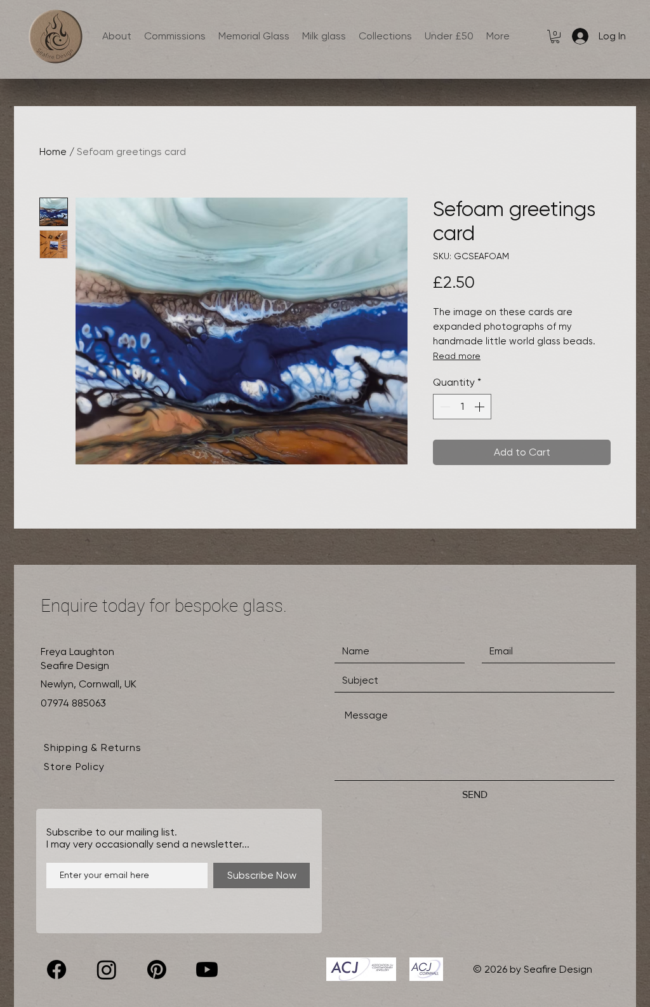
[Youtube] (207, 969)
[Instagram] (106, 969)
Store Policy (74, 766)
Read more (457, 356)
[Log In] (577, 36)
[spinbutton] (462, 407)
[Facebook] (56, 969)
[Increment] (480, 407)
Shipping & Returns (92, 747)
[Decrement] (444, 407)
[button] (555, 36)
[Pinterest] (156, 969)
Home (53, 151)
